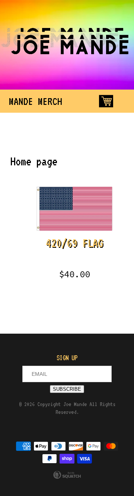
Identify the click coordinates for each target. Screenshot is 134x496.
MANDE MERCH (35, 101)
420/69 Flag (74, 258)
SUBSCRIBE (67, 389)
